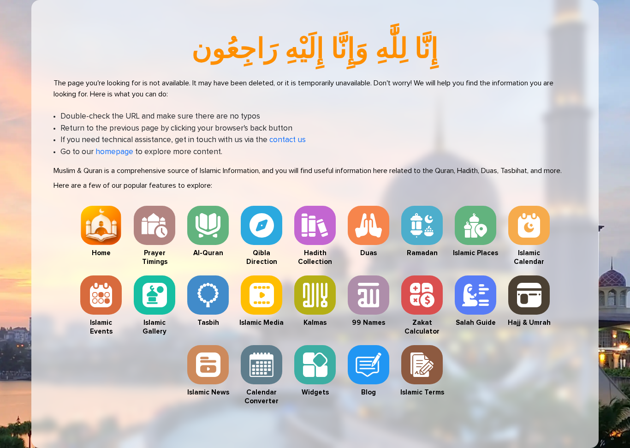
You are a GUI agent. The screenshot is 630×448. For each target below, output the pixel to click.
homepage (114, 152)
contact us (287, 140)
